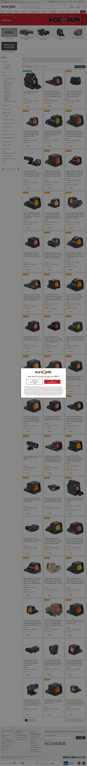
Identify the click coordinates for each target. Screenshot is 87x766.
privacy (40, 393)
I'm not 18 (34, 382)
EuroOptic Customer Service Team (42, 394)
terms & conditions (54, 393)
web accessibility (45, 393)
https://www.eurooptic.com (46, 386)
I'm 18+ (52, 382)
